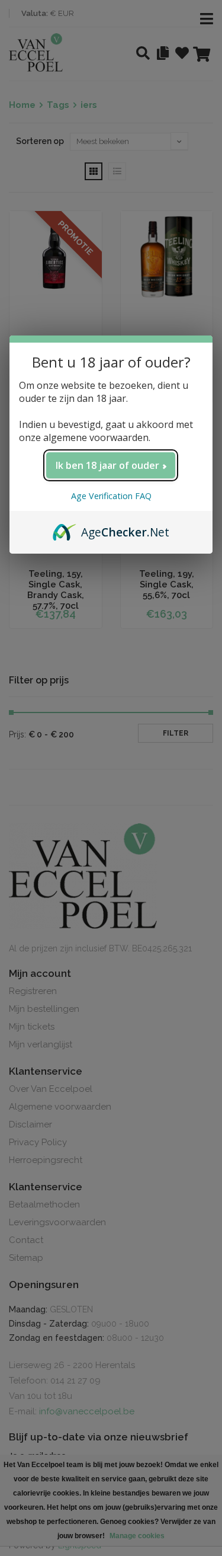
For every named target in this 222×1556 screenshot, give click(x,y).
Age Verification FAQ (111, 495)
